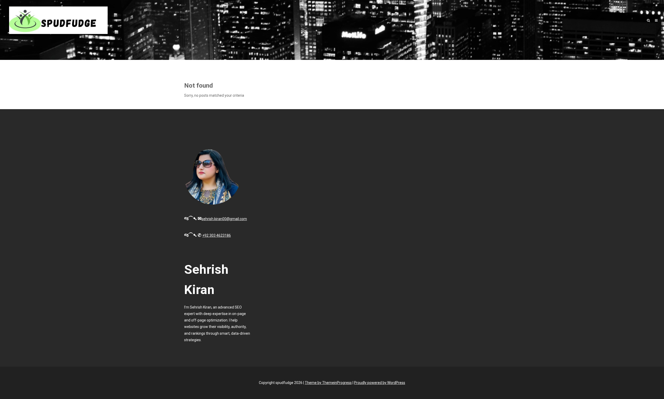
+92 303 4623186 (216, 235)
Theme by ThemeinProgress (328, 383)
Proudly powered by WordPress (379, 383)
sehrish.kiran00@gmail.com (224, 219)
